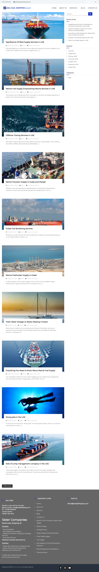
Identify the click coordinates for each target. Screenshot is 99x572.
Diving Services (42, 530)
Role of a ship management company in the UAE (27, 464)
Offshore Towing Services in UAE (20, 135)
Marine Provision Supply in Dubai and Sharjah (26, 182)
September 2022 (73, 64)
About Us (63, 8)
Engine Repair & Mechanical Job (47, 533)
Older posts (7, 486)
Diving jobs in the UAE (15, 417)
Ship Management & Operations (47, 549)
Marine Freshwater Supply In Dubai (21, 275)
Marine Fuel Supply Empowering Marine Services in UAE (30, 89)
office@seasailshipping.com (23, 2)
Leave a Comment (34, 45)
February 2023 (72, 56)
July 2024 (71, 51)
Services (73, 8)
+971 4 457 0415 (6, 2)
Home (54, 8)
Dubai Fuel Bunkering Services (19, 229)
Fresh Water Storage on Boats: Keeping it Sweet (27, 322)
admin (24, 45)
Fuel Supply (40, 540)
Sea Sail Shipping (17, 567)
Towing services (42, 552)
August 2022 (72, 67)
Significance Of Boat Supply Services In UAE (25, 42)
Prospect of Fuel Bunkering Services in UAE (80, 37)
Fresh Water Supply (43, 536)
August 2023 (72, 53)
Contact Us (92, 8)
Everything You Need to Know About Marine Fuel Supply (30, 370)
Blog (83, 8)
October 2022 (72, 61)
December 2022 (73, 59)
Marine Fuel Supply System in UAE (78, 40)
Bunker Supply (42, 526)
